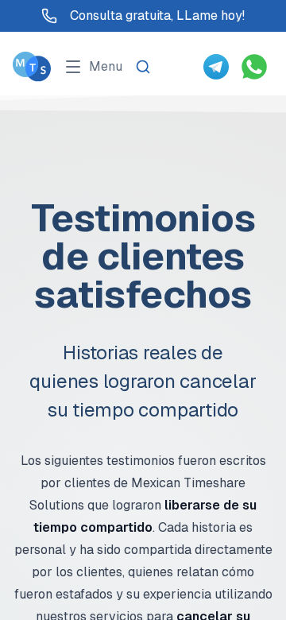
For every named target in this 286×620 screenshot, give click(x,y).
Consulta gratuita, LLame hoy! (157, 15)
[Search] (143, 67)
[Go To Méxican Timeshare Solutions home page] (32, 66)
